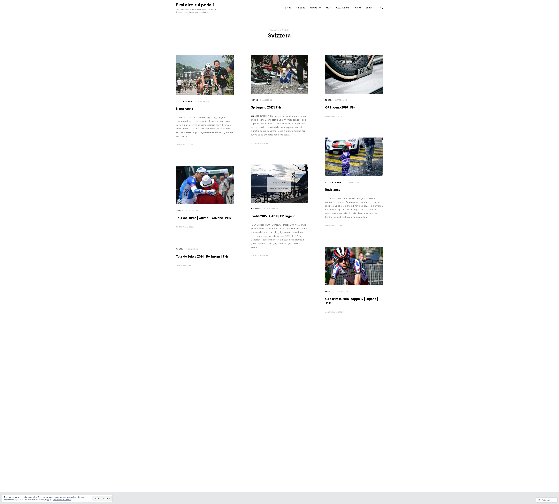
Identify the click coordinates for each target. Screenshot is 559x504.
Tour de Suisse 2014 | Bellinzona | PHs (202, 256)
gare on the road (184, 101)
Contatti (370, 8)
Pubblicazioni (342, 8)
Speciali (314, 8)
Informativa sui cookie (62, 500)
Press (328, 8)
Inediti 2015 (256, 209)
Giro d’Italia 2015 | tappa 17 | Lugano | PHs (351, 301)
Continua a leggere (184, 145)
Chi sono (300, 8)
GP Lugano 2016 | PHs (340, 107)
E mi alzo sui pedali (195, 5)
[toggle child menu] (320, 8)
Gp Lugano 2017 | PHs (266, 107)
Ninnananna (184, 109)
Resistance (332, 190)
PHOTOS (254, 100)
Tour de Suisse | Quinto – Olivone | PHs (203, 218)
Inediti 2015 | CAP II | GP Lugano (273, 216)
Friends (357, 8)
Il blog (288, 8)
